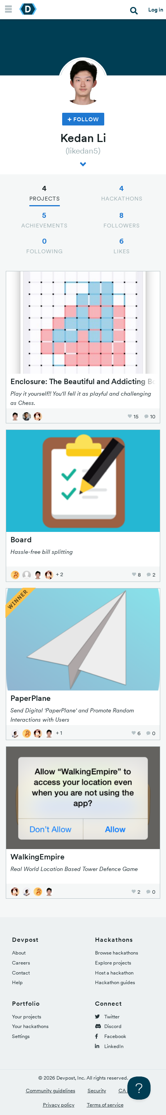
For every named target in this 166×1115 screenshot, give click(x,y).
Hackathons (121, 193)
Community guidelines (50, 1090)
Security (97, 1090)
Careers (21, 963)
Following (44, 245)
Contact (21, 973)
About (18, 953)
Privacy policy (59, 1105)
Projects (44, 193)
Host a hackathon (114, 973)
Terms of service (105, 1105)
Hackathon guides (115, 982)
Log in (155, 9)
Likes (121, 245)
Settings (21, 1036)
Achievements (44, 220)
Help (17, 982)
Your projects (26, 1016)
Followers (121, 220)
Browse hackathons (116, 953)
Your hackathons (30, 1026)
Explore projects (113, 963)
